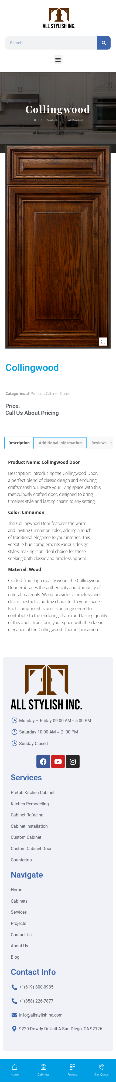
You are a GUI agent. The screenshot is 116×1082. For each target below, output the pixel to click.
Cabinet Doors (58, 393)
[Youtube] (58, 761)
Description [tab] (19, 442)
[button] (58, 59)
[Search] (104, 43)
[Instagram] (73, 761)
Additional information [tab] (60, 442)
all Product (35, 393)
